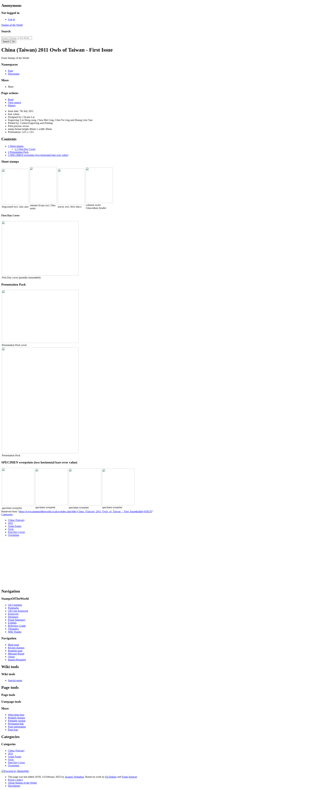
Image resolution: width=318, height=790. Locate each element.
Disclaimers (14, 785)
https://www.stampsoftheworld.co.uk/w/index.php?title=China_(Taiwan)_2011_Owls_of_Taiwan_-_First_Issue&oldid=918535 (85, 511)
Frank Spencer (129, 776)
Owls (11, 529)
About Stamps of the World (22, 782)
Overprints (13, 535)
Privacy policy (15, 779)
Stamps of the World (12, 25)
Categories (6, 514)
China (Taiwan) (16, 520)
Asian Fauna (14, 526)
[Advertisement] (159, 562)
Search (6, 31)
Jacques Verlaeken (74, 776)
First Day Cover (16, 532)
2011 (10, 523)
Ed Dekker (111, 776)
